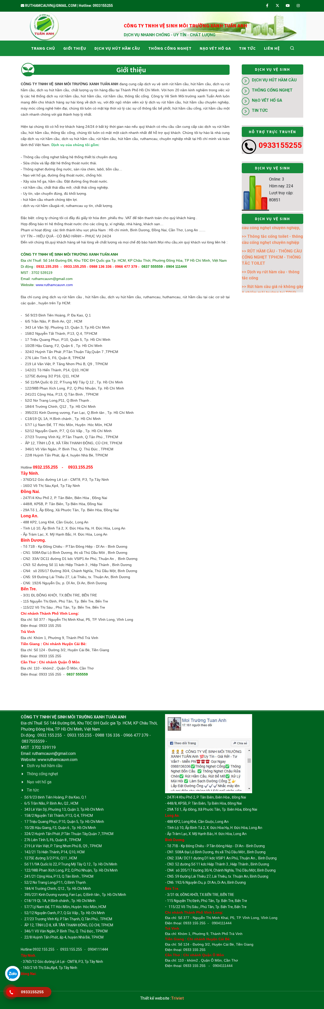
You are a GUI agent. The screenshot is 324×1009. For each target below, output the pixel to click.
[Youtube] (288, 5)
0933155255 (280, 145)
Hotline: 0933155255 (96, 6)
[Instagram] (298, 5)
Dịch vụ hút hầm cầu (274, 80)
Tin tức (260, 110)
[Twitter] (277, 5)
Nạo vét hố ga (267, 100)
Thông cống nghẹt (272, 90)
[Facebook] (267, 5)
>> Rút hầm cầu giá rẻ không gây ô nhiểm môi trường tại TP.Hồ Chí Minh (272, 264)
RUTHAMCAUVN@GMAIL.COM (50, 6)
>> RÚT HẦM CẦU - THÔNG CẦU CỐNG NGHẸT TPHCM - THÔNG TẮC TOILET (272, 229)
